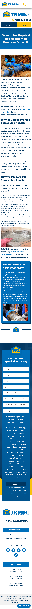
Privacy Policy (8, 493)
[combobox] (16, 393)
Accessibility (16, 602)
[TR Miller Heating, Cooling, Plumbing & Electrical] (11, 4)
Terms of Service (23, 493)
